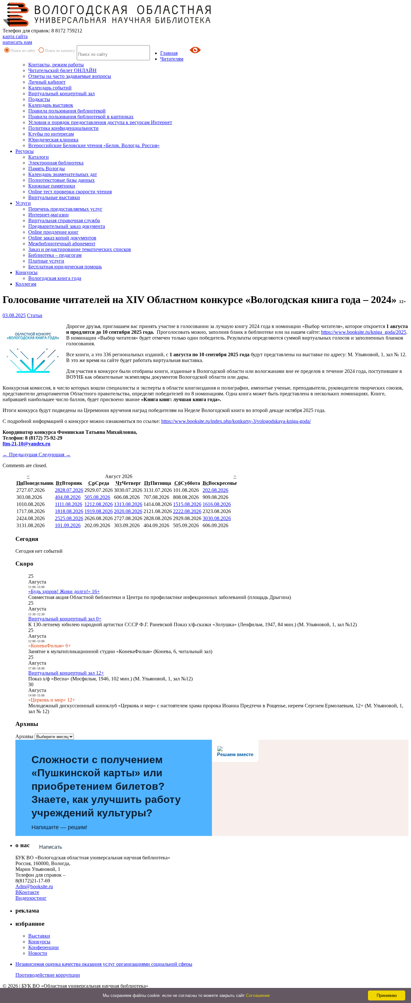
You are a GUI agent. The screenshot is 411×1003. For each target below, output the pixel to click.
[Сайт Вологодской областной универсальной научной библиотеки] (107, 25)
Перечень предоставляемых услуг (65, 209)
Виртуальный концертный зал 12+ (66, 673)
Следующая (55, 454)
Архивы (24, 736)
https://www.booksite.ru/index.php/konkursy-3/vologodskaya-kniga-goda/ (236, 421)
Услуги (23, 203)
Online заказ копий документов (62, 237)
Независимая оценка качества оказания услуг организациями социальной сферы (103, 964)
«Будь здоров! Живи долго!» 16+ (64, 591)
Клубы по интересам (51, 134)
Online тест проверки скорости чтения (70, 191)
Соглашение (258, 995)
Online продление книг (53, 232)
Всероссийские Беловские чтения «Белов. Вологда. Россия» (94, 145)
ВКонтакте (27, 892)
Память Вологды (46, 168)
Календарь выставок (50, 105)
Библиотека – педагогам (55, 255)
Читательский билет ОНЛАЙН (62, 70)
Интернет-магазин (48, 214)
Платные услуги (46, 261)
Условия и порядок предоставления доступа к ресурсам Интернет (100, 122)
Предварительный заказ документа (66, 226)
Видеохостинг (31, 898)
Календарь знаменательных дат (62, 174)
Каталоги (38, 157)
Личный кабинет (47, 82)
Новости (37, 953)
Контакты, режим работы (56, 64)
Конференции (43, 947)
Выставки (39, 936)
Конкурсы (26, 272)
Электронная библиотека (55, 162)
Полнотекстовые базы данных (61, 180)
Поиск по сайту (23, 50)
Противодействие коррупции (47, 975)
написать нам (17, 42)
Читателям (171, 59)
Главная (169, 53)
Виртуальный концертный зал (61, 93)
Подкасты (39, 99)
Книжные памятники (51, 186)
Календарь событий (50, 87)
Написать (50, 847)
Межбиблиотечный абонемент (61, 243)
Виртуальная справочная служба (64, 220)
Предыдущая (21, 454)
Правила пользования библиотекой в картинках (81, 116)
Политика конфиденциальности (63, 128)
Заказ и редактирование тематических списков (79, 249)
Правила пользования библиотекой (67, 111)
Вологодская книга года (54, 278)
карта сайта (15, 36)
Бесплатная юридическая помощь (65, 266)
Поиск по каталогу (60, 50)
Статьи (34, 315)
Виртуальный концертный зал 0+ (64, 618)
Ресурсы (24, 151)
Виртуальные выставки (54, 197)
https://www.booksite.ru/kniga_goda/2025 (363, 332)
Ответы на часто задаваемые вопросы (69, 76)
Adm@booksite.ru (34, 886)
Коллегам (25, 284)
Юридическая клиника (53, 139)
